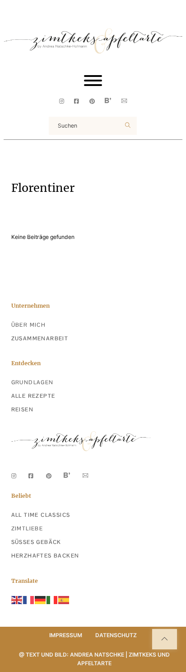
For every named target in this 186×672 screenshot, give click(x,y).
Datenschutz (116, 635)
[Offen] (93, 80)
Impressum (65, 635)
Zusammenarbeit (40, 338)
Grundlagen (32, 382)
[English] (17, 599)
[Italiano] (52, 599)
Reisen (22, 409)
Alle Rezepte (33, 396)
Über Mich (28, 325)
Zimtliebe (27, 528)
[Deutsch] (40, 599)
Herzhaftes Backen (45, 555)
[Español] (64, 599)
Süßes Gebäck (36, 542)
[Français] (29, 599)
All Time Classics (40, 515)
